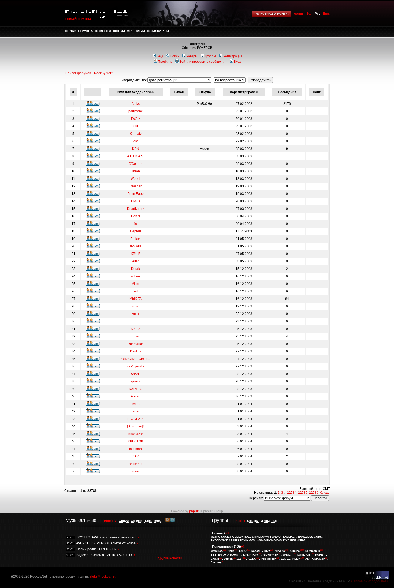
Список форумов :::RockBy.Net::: (89, 73)
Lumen (228, 558)
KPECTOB (135, 441)
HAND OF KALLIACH (283, 536)
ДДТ (240, 558)
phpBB (194, 511)
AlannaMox (359, 581)
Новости (103, 31)
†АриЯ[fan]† (136, 426)
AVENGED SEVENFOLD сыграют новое (106, 543)
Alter (135, 261)
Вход (237, 62)
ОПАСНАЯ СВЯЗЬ (135, 359)
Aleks (136, 104)
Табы (140, 31)
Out (135, 126)
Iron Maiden (268, 558)
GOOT (253, 539)
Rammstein (312, 550)
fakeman (135, 449)
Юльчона (135, 389)
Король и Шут (260, 550)
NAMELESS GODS (310, 536)
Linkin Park (250, 554)
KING (301, 539)
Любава (136, 246)
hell (135, 291)
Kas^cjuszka (136, 366)
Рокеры (192, 56)
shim (135, 306)
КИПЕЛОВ (303, 554)
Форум (119, 31)
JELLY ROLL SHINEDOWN (252, 536)
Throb (135, 171)
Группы (210, 56)
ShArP (135, 374)
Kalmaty (136, 134)
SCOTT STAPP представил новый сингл (106, 537)
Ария (231, 550)
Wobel (135, 179)
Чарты (240, 520)
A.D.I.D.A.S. (135, 156)
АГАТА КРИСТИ (315, 558)
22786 (313, 492)
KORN (319, 554)
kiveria (135, 404)
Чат (166, 31)
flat (135, 224)
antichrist (135, 464)
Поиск (174, 56)
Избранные (269, 520)
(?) (234, 547)
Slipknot (295, 550)
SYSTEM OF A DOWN (224, 554)
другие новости (170, 558)
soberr (135, 276)
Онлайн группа (79, 31)
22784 (291, 492)
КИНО (243, 550)
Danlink (135, 351)
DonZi (135, 216)
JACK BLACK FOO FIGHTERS (277, 539)
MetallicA (217, 550)
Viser (135, 284)
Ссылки (154, 31)
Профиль (165, 62)
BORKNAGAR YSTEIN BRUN (229, 539)
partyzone (135, 111)
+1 (227, 533)
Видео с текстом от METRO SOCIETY (104, 555)
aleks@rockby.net (102, 576)
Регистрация (233, 56)
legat (135, 411)
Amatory (216, 562)
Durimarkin (136, 344)
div (135, 141)
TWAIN (136, 119)
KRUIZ (135, 254)
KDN (135, 149)
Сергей (135, 231)
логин (298, 14)
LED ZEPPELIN (290, 558)
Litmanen (135, 186)
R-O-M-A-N (135, 419)
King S (135, 329)
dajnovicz (136, 381)
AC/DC (252, 558)
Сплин (215, 558)
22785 (302, 492)
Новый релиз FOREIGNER (96, 549)
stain (135, 471)
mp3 (130, 31)
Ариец (135, 396)
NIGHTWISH (270, 554)
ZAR (135, 456)
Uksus (135, 201)
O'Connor (136, 164)
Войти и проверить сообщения (202, 62)
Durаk (135, 269)
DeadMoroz (135, 209)
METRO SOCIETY (222, 536)
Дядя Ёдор (135, 194)
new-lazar (135, 434)
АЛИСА (287, 554)
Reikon (135, 239)
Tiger (135, 336)
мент (135, 314)
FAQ (160, 56)
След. (324, 492)
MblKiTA (135, 299)
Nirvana (280, 550)
